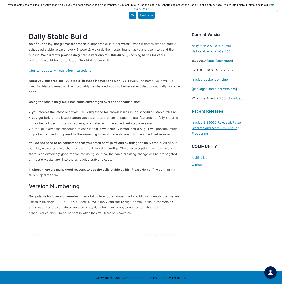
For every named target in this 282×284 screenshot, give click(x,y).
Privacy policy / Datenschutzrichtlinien (53, 257)
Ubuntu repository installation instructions (60, 70)
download (224, 61)
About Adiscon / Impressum (46, 244)
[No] (277, 11)
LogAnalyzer (152, 244)
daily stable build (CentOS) (212, 51)
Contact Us (36, 250)
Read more (146, 15)
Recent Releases (207, 111)
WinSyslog (150, 250)
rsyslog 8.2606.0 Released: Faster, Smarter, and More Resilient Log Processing (217, 127)
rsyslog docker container (210, 79)
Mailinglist (199, 157)
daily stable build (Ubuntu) (211, 46)
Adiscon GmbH (137, 277)
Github (197, 165)
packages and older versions (214, 89)
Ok (132, 15)
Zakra (163, 277)
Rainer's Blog (37, 263)
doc (211, 61)
